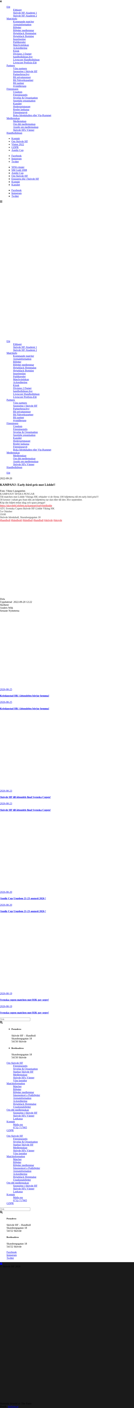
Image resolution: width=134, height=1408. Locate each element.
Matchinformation (16, 1083)
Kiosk (16, 50)
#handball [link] (38, 520)
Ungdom (17, 92)
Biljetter (17, 27)
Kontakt (15, 138)
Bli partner (18, 83)
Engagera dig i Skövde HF (25, 178)
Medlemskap (13, 118)
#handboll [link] (5, 520)
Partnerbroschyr (21, 74)
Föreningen (12, 89)
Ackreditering (20, 48)
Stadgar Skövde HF (23, 1071)
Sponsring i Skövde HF (25, 71)
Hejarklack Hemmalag (24, 33)
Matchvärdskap (21, 45)
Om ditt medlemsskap (24, 124)
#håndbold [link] (16, 520)
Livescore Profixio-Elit (25, 62)
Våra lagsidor (20, 1080)
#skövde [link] (48, 520)
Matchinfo (12, 18)
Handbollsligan (14, 133)
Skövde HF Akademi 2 (25, 15)
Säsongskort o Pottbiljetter (26, 1095)
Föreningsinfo (20, 94)
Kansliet (17, 103)
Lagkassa (18, 1118)
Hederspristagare (21, 106)
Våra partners (20, 68)
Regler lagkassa (21, 109)
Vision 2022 (17, 144)
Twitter (15, 161)
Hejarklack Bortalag (23, 36)
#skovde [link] (57, 520)
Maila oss (18, 1124)
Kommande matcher (23, 21)
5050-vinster (17, 167)
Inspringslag (19, 39)
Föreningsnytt (20, 112)
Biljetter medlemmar (23, 30)
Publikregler (19, 42)
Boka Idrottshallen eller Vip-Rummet (32, 115)
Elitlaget (17, 9)
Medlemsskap (20, 1074)
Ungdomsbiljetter (22, 1107)
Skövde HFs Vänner (23, 130)
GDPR (15, 147)
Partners (11, 65)
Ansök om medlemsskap (25, 127)
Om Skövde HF (19, 141)
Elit (8, 7)
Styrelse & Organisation (25, 97)
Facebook (16, 155)
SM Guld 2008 (19, 170)
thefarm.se (13, 1406)
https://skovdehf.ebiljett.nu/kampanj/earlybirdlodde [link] (26, 505)
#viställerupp (19, 86)
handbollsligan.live (23, 56)
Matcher (17, 1086)
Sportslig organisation (24, 100)
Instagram (16, 158)
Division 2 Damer (22, 53)
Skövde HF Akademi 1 (25, 12)
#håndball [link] (28, 520)
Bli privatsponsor (22, 77)
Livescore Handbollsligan (26, 59)
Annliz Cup (17, 150)
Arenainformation (22, 24)
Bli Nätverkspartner (23, 80)
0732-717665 (20, 1127)
